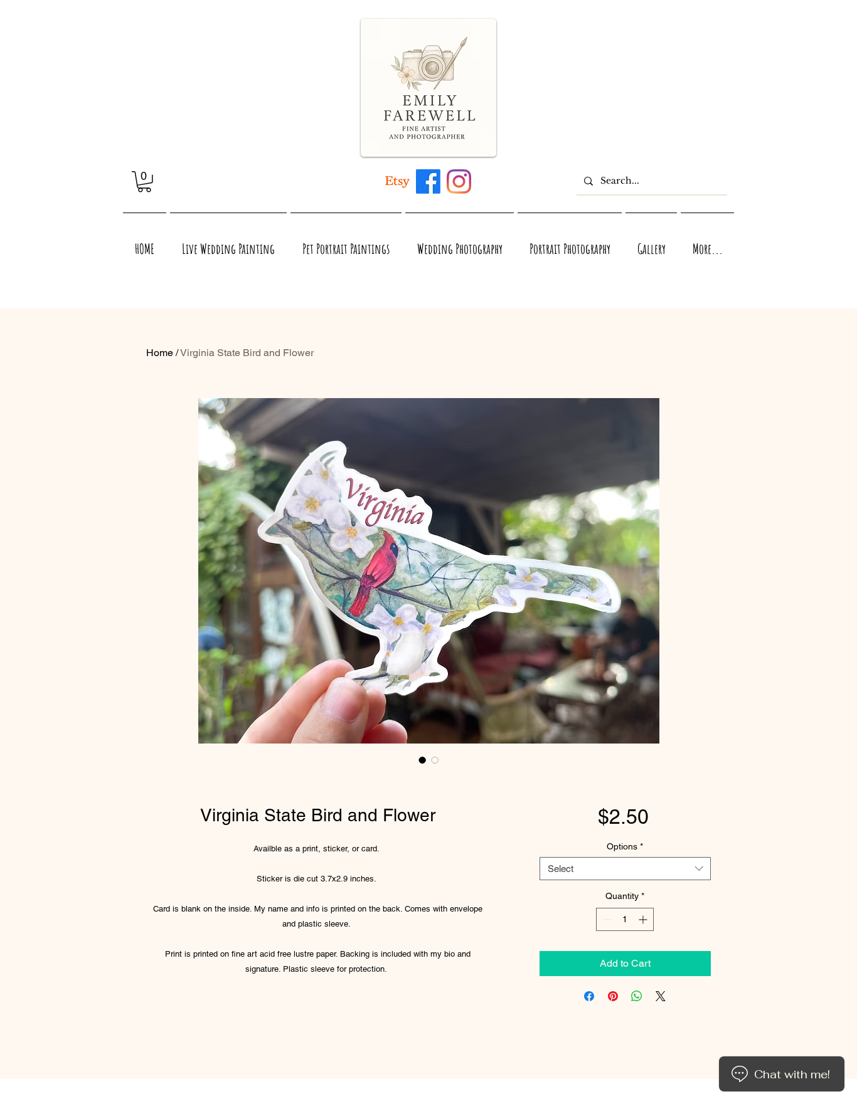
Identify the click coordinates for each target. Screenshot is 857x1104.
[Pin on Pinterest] (612, 996)
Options (625, 846)
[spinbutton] (625, 919)
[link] (144, 181)
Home (159, 353)
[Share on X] (660, 996)
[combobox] (625, 869)
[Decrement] (606, 919)
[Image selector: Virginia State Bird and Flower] (422, 760)
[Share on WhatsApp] (636, 996)
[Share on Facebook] (589, 996)
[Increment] (644, 919)
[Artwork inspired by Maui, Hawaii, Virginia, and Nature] (397, 181)
